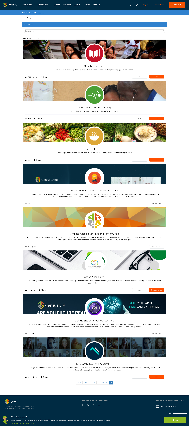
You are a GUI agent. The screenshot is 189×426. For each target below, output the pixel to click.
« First (79, 383)
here (33, 408)
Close (175, 420)
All (22, 18)
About (77, 5)
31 (111, 383)
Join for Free (158, 5)
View (139, 77)
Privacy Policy (29, 423)
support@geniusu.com (168, 406)
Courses (67, 5)
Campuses (27, 5)
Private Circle (156, 204)
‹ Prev (86, 383)
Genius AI (177, 5)
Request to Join (156, 290)
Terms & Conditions (17, 423)
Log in (145, 5)
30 (107, 383)
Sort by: (26, 38)
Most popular (31, 18)
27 (94, 383)
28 (99, 383)
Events (57, 5)
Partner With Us (92, 5)
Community (43, 5)
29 (103, 383)
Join (156, 77)
